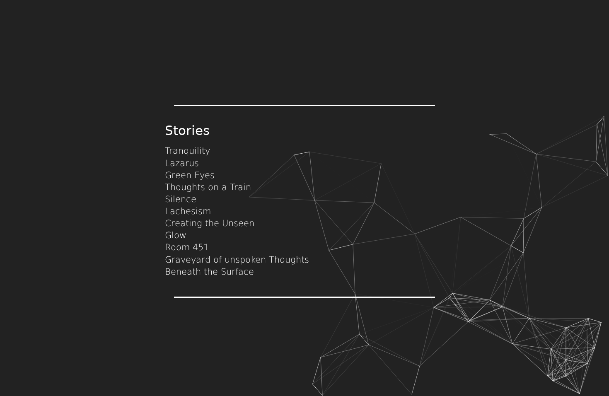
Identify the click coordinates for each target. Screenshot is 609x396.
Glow (175, 235)
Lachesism (188, 211)
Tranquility (187, 151)
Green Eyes (190, 175)
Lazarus (182, 163)
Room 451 (187, 247)
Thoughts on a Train (208, 187)
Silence (180, 199)
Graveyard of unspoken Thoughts (237, 260)
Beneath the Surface (209, 272)
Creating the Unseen (209, 223)
